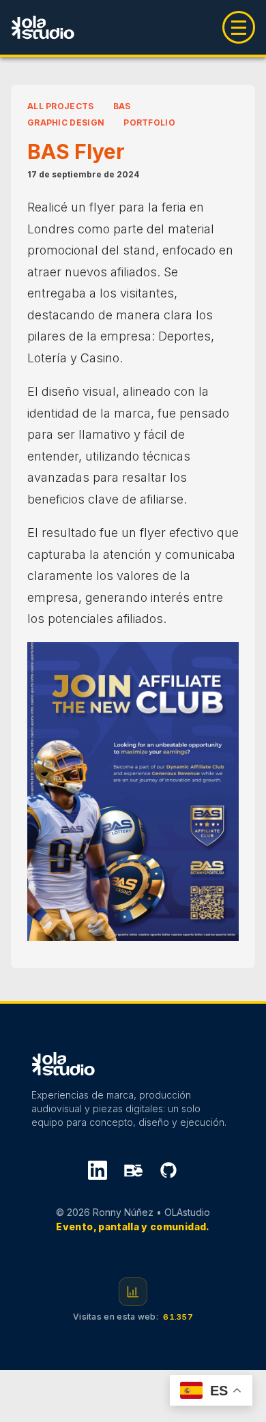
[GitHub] (168, 1172)
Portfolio (149, 122)
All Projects (60, 106)
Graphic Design (65, 122)
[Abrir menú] (238, 27)
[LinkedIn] (97, 1172)
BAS (122, 106)
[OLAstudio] (43, 27)
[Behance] (133, 1172)
